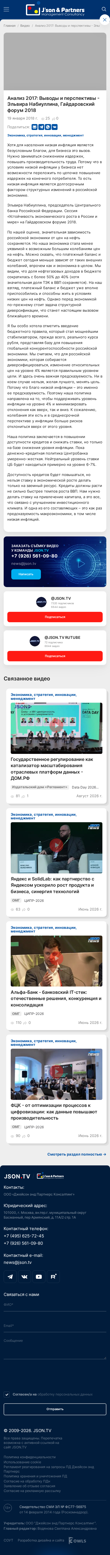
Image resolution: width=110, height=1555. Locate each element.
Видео (25, 26)
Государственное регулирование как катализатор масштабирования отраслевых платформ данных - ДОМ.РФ (52, 769)
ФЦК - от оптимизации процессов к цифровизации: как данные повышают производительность (54, 1112)
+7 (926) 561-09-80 (34, 556)
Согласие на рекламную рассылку (32, 1491)
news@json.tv (23, 563)
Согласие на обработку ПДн (27, 1481)
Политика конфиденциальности (30, 1457)
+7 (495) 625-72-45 (24, 1236)
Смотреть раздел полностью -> (76, 1154)
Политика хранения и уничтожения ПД (35, 1476)
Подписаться (55, 617)
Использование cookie (22, 1462)
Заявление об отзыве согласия (29, 1486)
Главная (10, 26)
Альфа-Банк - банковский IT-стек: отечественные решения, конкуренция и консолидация (56, 999)
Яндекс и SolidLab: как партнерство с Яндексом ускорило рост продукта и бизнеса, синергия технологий (52, 885)
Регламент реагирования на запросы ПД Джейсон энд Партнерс (49, 1469)
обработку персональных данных (65, 1394)
